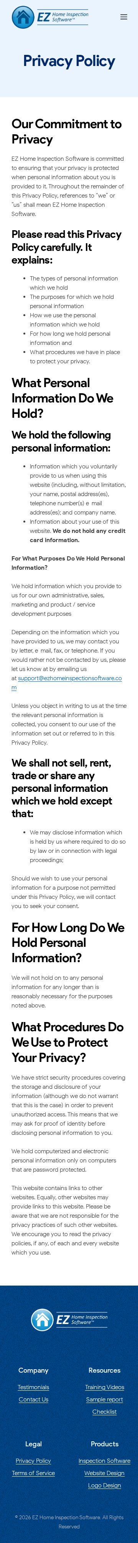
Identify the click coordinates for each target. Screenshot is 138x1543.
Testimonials (33, 1387)
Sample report (104, 1399)
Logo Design (104, 1485)
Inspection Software (104, 1460)
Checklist (104, 1411)
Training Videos (104, 1387)
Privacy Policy (33, 1460)
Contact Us (33, 1399)
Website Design (104, 1473)
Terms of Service (33, 1473)
